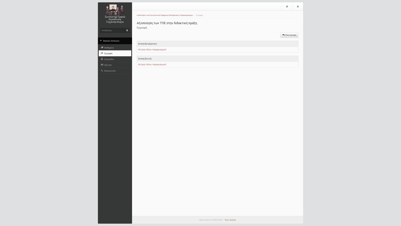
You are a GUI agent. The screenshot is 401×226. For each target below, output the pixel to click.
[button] (286, 6)
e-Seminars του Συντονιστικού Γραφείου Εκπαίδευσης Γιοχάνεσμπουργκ (165, 15)
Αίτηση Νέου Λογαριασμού (152, 49)
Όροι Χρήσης (230, 219)
